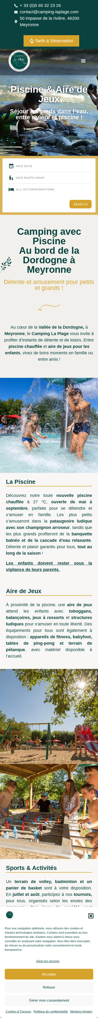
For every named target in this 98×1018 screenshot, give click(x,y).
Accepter (49, 974)
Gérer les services (47, 961)
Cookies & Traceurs (18, 1011)
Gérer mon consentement (49, 1000)
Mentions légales (81, 1011)
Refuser (49, 987)
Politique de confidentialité (51, 1011)
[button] (90, 915)
